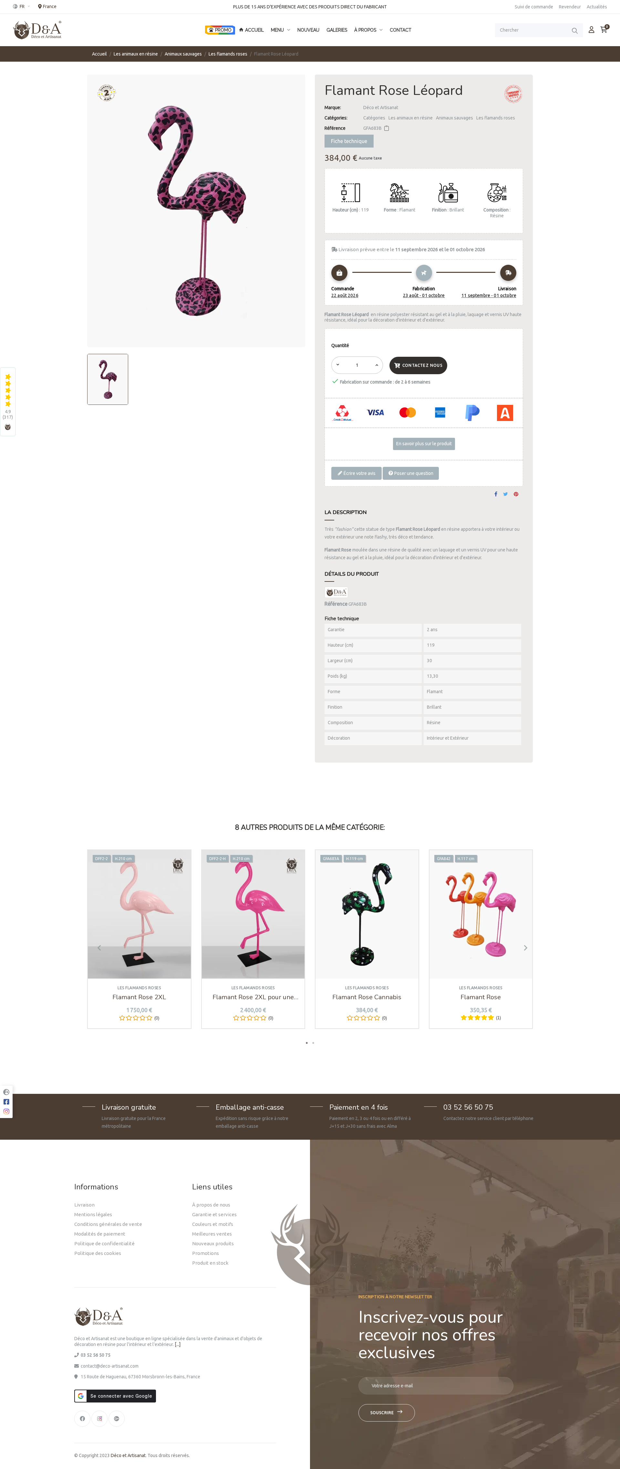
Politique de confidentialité (104, 1243)
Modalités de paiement (99, 1234)
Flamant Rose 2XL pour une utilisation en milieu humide (253, 997)
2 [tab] (313, 1043)
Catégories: (336, 117)
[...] (178, 1344)
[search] (575, 30)
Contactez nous (422, 365)
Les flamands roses (495, 117)
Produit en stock (210, 1263)
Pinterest (516, 494)
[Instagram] (99, 1419)
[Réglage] (591, 30)
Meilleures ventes (212, 1234)
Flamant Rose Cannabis (366, 997)
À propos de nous (211, 1204)
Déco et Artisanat (380, 107)
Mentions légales (93, 1214)
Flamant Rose (480, 997)
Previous (97, 947)
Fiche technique (349, 141)
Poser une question (413, 473)
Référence (335, 128)
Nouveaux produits (213, 1243)
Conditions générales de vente (108, 1224)
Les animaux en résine (410, 117)
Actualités (597, 6)
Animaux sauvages (454, 117)
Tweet (505, 494)
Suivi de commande (534, 6)
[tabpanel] (139, 944)
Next (523, 947)
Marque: (333, 107)
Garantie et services (214, 1214)
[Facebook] (82, 1419)
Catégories (374, 117)
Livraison (84, 1204)
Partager (495, 494)
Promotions (205, 1253)
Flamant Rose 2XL (139, 997)
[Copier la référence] (386, 128)
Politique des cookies (97, 1253)
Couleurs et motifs (212, 1224)
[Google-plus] (116, 1419)
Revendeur (570, 6)
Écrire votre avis (359, 473)
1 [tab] (307, 1043)
